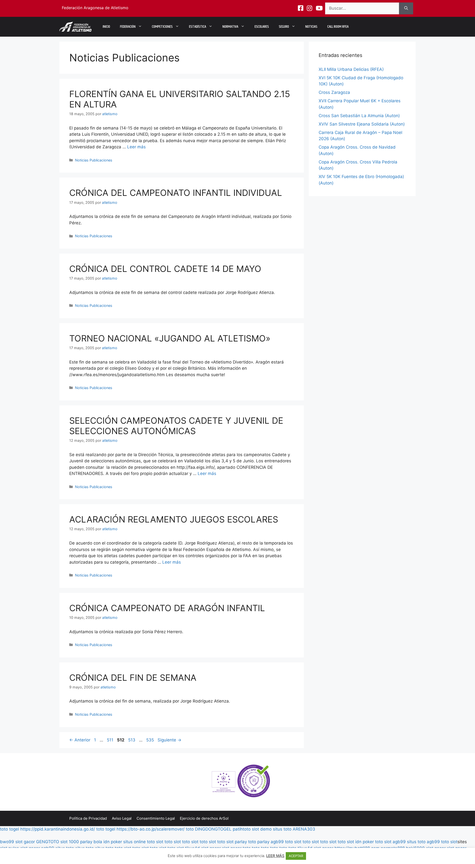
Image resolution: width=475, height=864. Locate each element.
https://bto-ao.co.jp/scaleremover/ (151, 829)
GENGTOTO (47, 841)
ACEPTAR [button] (296, 856)
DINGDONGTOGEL (213, 829)
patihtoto (242, 829)
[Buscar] (406, 8)
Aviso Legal (122, 818)
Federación (128, 27)
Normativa (230, 27)
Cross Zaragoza (334, 92)
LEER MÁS (275, 855)
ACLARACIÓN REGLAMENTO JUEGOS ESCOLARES (173, 519)
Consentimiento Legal (156, 818)
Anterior (79, 739)
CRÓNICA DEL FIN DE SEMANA (132, 677)
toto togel (9, 829)
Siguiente (169, 739)
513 (132, 739)
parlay (241, 841)
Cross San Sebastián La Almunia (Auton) (359, 115)
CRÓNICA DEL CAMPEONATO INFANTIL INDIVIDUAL (175, 192)
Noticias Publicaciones (93, 160)
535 (150, 739)
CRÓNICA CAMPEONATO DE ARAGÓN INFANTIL (167, 608)
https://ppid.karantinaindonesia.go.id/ (57, 829)
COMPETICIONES (162, 27)
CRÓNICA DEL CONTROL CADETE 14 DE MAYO (165, 268)
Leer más (136, 146)
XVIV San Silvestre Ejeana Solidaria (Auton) (362, 124)
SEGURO (284, 27)
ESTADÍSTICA (197, 27)
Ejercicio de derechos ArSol (204, 818)
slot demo (262, 829)
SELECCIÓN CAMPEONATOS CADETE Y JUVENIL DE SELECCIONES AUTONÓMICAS (176, 425)
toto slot (155, 841)
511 (111, 739)
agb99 (277, 841)
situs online (134, 841)
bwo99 (7, 841)
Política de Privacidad (88, 818)
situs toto (282, 829)
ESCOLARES (262, 27)
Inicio (106, 27)
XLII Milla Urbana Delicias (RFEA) (351, 69)
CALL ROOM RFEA (338, 27)
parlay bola (91, 841)
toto (190, 829)
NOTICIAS (311, 27)
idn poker (112, 841)
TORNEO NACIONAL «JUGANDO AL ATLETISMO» (169, 338)
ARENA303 (304, 829)
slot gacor (25, 841)
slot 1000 (69, 841)
